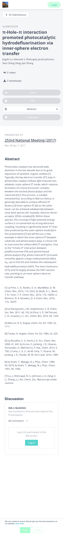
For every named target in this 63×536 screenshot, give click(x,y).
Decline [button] (38, 530)
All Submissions (17, 14)
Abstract (31, 109)
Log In (31, 442)
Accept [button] (25, 530)
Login (54, 4)
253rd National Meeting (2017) (30, 140)
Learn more (19, 523)
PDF (32, 100)
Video (32, 92)
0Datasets (33, 117)
